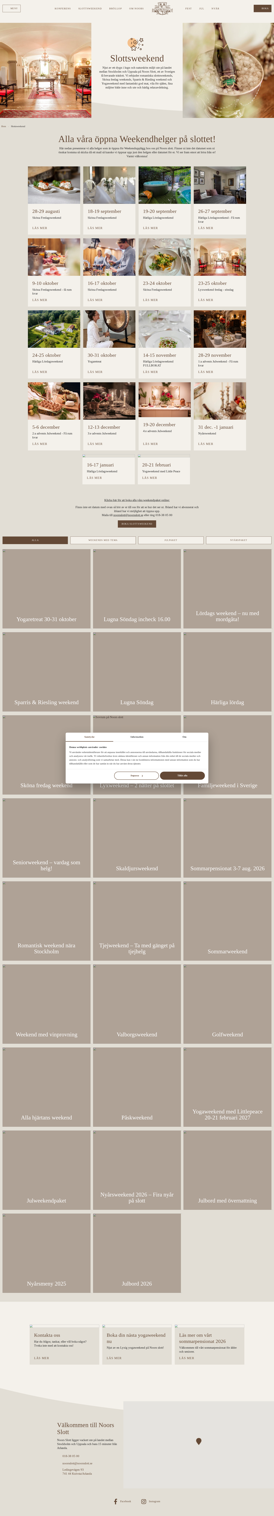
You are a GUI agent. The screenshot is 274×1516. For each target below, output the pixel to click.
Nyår (215, 8)
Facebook (125, 1501)
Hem (3, 126)
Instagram (154, 1501)
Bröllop (115, 8)
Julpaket (170, 540)
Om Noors (136, 8)
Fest (188, 8)
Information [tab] (136, 737)
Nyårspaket (238, 540)
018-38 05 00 (70, 1456)
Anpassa (134, 775)
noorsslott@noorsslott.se (128, 515)
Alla (35, 540)
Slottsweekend (90, 8)
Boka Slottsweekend (137, 524)
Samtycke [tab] (89, 737)
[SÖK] (249, 8)
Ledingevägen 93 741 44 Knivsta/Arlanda (77, 1471)
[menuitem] (12, 8)
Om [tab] (184, 737)
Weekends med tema (103, 540)
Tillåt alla (182, 775)
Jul (201, 8)
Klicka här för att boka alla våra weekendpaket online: (137, 500)
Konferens (63, 8)
